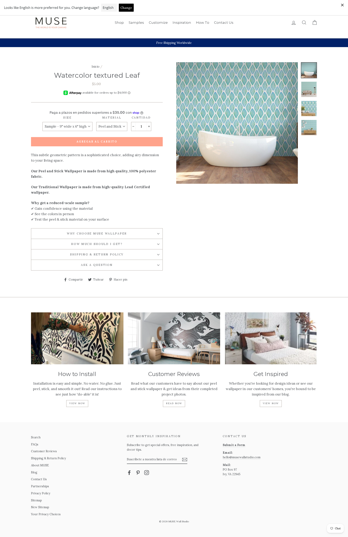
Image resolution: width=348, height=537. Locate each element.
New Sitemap (40, 507)
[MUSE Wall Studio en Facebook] (129, 472)
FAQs (34, 444)
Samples (136, 23)
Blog (34, 472)
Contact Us (223, 23)
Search (35, 437)
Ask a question (97, 265)
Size (67, 117)
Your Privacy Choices (46, 514)
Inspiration (182, 23)
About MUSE (40, 465)
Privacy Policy (40, 493)
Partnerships (40, 486)
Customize (158, 23)
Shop (119, 23)
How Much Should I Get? (97, 244)
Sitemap (36, 500)
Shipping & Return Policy (97, 254)
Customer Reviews (44, 451)
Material (111, 117)
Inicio (95, 66)
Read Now (174, 403)
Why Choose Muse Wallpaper (97, 233)
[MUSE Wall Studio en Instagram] (146, 472)
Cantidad (141, 117)
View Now (77, 403)
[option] (174, 42)
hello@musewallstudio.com (241, 457)
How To (202, 23)
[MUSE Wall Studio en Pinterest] (138, 472)
